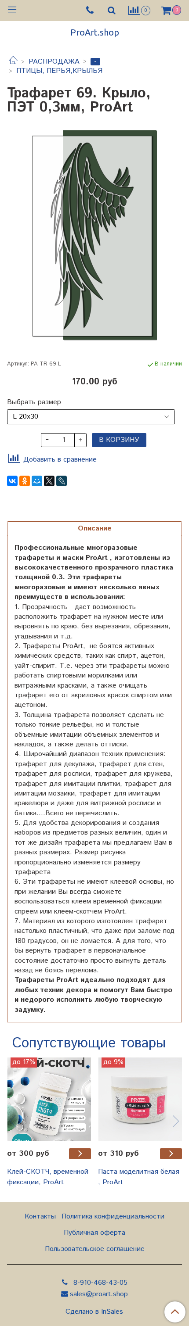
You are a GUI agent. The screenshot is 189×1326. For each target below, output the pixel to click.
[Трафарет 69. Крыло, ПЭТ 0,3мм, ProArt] (94, 235)
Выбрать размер (34, 402)
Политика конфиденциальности (113, 1216)
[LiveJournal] (61, 481)
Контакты (40, 1216)
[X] (49, 481)
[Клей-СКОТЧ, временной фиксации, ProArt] (49, 1099)
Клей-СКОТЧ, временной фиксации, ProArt (47, 1177)
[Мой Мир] (37, 481)
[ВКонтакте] (12, 481)
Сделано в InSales (94, 1311)
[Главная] (13, 62)
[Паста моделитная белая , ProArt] (140, 1099)
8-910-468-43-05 (99, 1283)
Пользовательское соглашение (95, 1249)
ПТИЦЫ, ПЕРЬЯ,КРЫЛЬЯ (59, 71)
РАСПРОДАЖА (54, 62)
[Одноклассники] (24, 481)
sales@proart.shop (99, 1294)
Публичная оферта (94, 1233)
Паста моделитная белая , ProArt (138, 1177)
